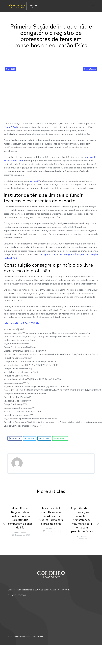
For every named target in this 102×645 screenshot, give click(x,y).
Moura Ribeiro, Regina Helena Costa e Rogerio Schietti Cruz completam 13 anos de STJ (20, 518)
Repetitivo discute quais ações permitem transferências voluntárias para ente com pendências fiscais (82, 520)
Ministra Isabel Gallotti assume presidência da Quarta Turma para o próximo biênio (51, 516)
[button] (93, 6)
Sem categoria (90, 69)
